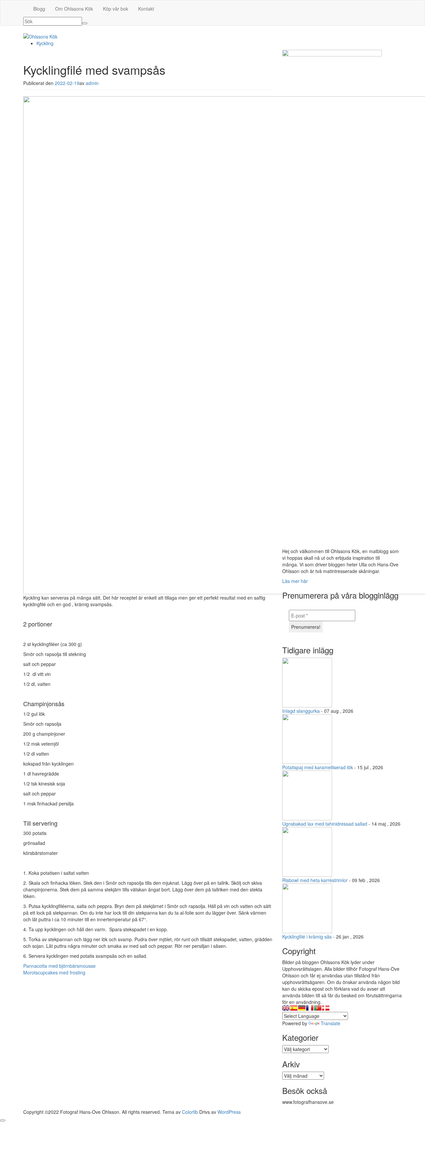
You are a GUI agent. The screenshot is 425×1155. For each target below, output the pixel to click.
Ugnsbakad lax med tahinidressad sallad (324, 823)
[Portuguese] (317, 1008)
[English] (286, 1008)
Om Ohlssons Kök (74, 8)
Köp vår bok (115, 8)
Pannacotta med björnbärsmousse (59, 965)
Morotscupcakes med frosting (54, 972)
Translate (330, 1023)
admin (92, 83)
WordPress (229, 1112)
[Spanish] (294, 1008)
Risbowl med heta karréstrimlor (315, 880)
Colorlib (190, 1112)
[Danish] (325, 1008)
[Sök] (84, 23)
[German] (301, 1008)
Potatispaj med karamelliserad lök (317, 767)
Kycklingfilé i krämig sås (307, 936)
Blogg (39, 8)
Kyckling (45, 43)
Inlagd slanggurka (301, 710)
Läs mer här (295, 581)
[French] (309, 1008)
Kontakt (146, 8)
